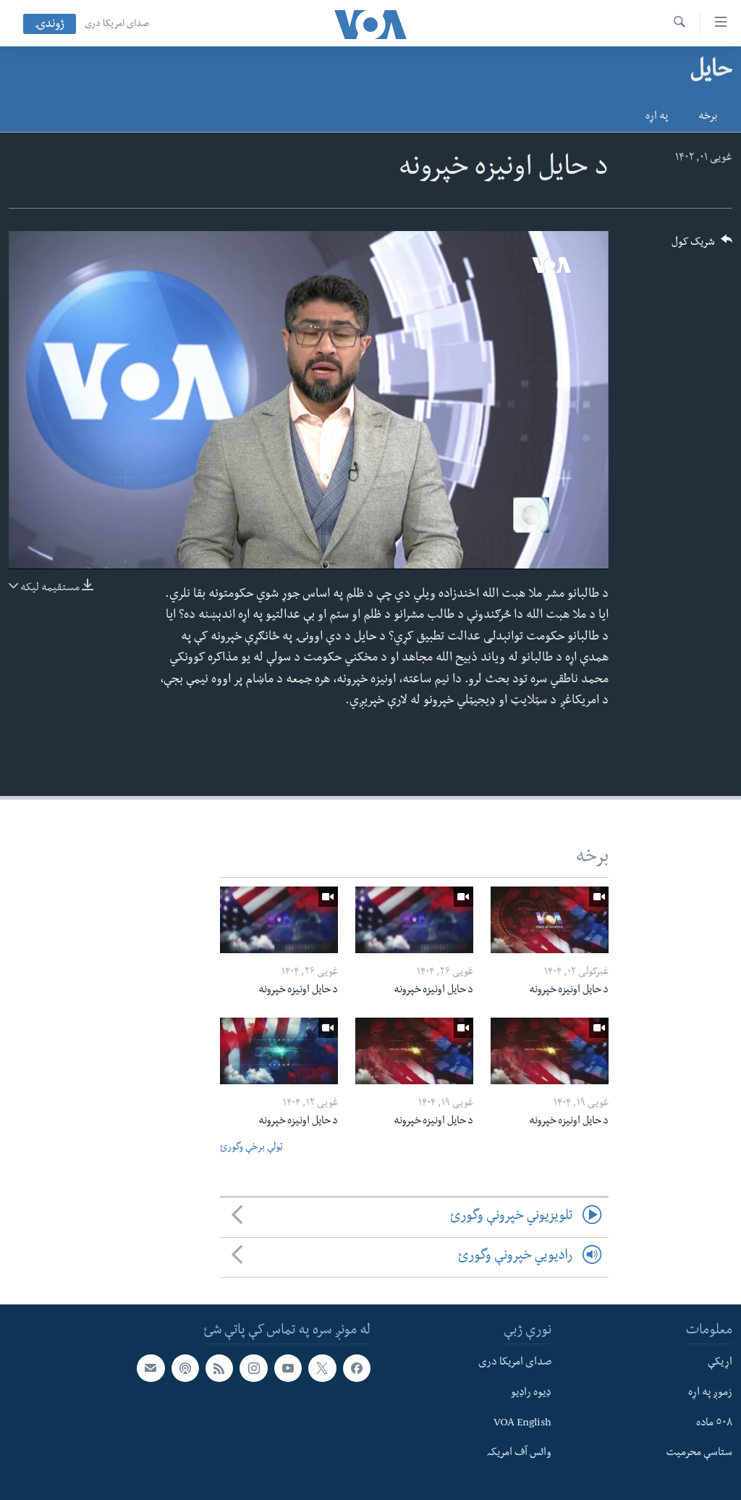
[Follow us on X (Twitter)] (322, 1368)
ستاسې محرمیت (699, 1453)
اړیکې (720, 1363)
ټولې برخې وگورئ (251, 1148)
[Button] (702, 246)
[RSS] (219, 1368)
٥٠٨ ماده (714, 1423)
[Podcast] (185, 1368)
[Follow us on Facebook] (356, 1368)
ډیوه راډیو (531, 1392)
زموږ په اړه (710, 1392)
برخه (707, 117)
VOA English (522, 1423)
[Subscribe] (150, 1368)
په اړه (656, 117)
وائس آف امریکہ (519, 1453)
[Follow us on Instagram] (253, 1368)
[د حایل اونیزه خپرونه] (550, 920)
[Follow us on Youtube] (288, 1368)
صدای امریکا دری (117, 24)
